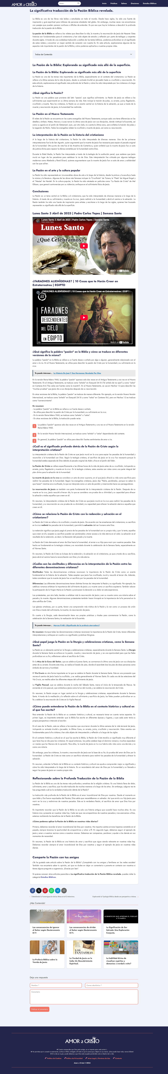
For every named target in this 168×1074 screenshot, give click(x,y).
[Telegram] (57, 890)
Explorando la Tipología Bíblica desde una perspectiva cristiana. (114, 896)
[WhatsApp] (51, 890)
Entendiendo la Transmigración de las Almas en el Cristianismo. (53, 896)
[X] (39, 890)
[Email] (64, 890)
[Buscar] (78, 3)
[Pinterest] (45, 890)
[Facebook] (32, 890)
